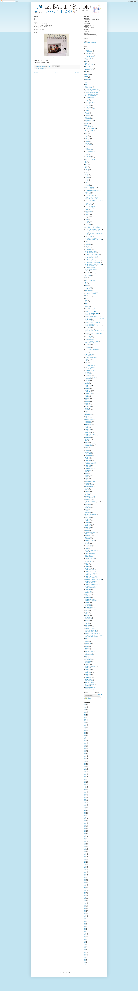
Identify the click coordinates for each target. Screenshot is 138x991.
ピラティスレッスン (89, 329)
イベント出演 (88, 105)
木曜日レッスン (88, 675)
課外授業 (87, 395)
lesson (86, 76)
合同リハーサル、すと (90, 481)
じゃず (86, 222)
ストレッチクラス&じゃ (90, 265)
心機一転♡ (87, 506)
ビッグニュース (88, 296)
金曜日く (87, 427)
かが (86, 125)
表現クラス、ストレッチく (91, 631)
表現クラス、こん (89, 626)
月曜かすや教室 (88, 455)
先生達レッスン (88, 535)
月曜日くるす (88, 465)
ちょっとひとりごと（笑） (91, 274)
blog (38, 68)
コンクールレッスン (89, 195)
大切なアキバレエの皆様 (90, 550)
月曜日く (87, 457)
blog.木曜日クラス (89, 68)
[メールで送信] (53, 66)
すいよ (86, 243)
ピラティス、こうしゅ (90, 308)
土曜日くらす (88, 568)
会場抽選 (87, 396)
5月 (85, 709)
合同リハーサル (88, 480)
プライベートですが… (90, 339)
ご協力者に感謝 (88, 211)
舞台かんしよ (88, 640)
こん (86, 182)
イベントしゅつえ (89, 102)
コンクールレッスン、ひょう (91, 197)
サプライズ (87, 216)
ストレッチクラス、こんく (91, 252)
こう (86, 170)
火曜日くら (87, 388)
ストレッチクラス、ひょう (91, 257)
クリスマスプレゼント (90, 159)
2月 (85, 714)
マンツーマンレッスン (90, 342)
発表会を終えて (88, 618)
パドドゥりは (88, 287)
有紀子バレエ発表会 (89, 682)
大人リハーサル (88, 546)
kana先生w (87, 74)
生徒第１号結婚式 (89, 529)
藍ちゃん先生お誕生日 (90, 684)
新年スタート (88, 512)
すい (86, 241)
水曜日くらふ (88, 525)
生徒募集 (87, 530)
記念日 (86, 408)
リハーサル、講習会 (89, 367)
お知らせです (88, 118)
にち (86, 279)
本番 (86, 656)
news (86, 77)
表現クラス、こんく (89, 628)
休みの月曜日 (88, 409)
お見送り (87, 113)
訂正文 (86, 563)
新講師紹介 (87, 511)
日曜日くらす (88, 597)
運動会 (86, 382)
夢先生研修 (87, 662)
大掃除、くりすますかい (90, 553)
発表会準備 (87, 620)
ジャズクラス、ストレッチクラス (92, 227)
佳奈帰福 (87, 383)
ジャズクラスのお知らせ (90, 238)
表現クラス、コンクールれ (91, 630)
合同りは (87, 478)
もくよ (86, 352)
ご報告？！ (87, 214)
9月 (85, 722)
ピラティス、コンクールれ (91, 311)
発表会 (86, 612)
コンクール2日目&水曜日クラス (92, 190)
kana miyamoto (88, 73)
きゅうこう (87, 138)
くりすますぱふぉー (89, 157)
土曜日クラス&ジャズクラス (91, 582)
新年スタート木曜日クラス (91, 514)
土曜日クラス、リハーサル (91, 576)
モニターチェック (89, 354)
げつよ (86, 164)
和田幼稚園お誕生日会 (90, 687)
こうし (86, 174)
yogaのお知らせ (88, 86)
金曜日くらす (88, 432)
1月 (85, 715)
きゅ (86, 135)
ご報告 (86, 213)
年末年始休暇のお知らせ (90, 609)
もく (86, 351)
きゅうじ (87, 141)
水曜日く (87, 519)
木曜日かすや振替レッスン (91, 666)
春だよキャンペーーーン (90, 502)
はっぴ (86, 285)
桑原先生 (87, 442)
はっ (86, 283)
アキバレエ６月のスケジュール (92, 92)
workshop (87, 79)
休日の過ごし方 (43, 68)
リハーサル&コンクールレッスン (92, 368)
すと (86, 246)
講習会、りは (88, 475)
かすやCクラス (88, 126)
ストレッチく (88, 247)
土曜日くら (87, 566)
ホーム (56, 72)
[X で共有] (56, 66)
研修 (86, 471)
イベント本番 (88, 107)
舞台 (86, 638)
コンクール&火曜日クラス (91, 187)
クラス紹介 (87, 153)
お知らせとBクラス (89, 120)
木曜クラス (87, 664)
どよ (86, 277)
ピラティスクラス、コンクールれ (92, 322)
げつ (86, 162)
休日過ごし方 (88, 422)
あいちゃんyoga (88, 87)
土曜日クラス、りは (89, 574)
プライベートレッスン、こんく (92, 341)
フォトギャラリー (89, 337)
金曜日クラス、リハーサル (91, 435)
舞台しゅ (87, 641)
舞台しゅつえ (88, 643)
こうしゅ (87, 175)
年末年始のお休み (89, 607)
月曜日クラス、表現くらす (91, 462)
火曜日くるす (88, 391)
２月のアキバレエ (89, 50)
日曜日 (86, 595)
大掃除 (86, 551)
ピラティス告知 (88, 336)
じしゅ (86, 219)
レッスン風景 (88, 373)
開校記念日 (87, 398)
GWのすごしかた (89, 69)
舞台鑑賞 (87, 646)
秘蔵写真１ (87, 622)
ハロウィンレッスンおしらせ (91, 292)
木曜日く (87, 667)
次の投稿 (36, 72)
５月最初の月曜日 (89, 51)
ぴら (86, 305)
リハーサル (87, 364)
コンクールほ (88, 192)
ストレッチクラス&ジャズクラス (92, 267)
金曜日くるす (88, 437)
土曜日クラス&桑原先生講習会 (91, 584)
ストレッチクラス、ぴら (90, 259)
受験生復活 (87, 491)
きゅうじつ (87, 143)
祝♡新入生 (87, 494)
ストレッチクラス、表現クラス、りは (93, 264)
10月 (85, 720)
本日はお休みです (89, 654)
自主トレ (87, 489)
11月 (85, 719)
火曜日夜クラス (88, 393)
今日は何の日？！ (89, 484)
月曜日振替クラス (89, 468)
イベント (87, 100)
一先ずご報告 (88, 378)
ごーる (86, 180)
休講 (86, 411)
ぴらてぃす (87, 306)
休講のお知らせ (88, 414)
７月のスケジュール (89, 55)
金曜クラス (87, 426)
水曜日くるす (88, 527)
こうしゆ (87, 177)
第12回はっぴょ (88, 561)
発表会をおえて (88, 617)
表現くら (87, 623)
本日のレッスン (88, 653)
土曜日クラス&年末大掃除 (91, 586)
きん (86, 146)
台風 (86, 542)
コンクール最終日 (89, 203)
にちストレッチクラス (90, 280)
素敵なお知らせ (88, 538)
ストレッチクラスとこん (90, 269)
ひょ (86, 298)
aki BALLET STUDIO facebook (99, 696)
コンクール (87, 185)
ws (86, 81)
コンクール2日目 (89, 188)
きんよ (86, 148)
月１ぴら (87, 449)
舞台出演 (87, 648)
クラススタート (88, 149)
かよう (86, 133)
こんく (86, 184)
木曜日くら (87, 671)
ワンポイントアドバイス (90, 377)
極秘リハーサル (88, 424)
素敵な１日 (87, 537)
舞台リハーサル (88, 645)
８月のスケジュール (89, 56)
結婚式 (86, 447)
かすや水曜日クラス (89, 130)
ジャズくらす (88, 224)
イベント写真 (88, 104)
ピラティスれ (88, 327)
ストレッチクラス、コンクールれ (92, 254)
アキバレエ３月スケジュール (91, 89)
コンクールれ (88, 193)
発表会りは (87, 615)
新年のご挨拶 (88, 517)
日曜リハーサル (88, 594)
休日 (86, 416)
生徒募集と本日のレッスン (91, 532)
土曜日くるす (88, 591)
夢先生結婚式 (88, 661)
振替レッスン (88, 507)
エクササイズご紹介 (89, 108)
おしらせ (87, 112)
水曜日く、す (88, 520)
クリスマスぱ (88, 156)
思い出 (86, 488)
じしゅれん (87, 221)
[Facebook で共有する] (58, 66)
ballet (86, 61)
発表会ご (87, 613)
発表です (87, 610)
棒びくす (87, 649)
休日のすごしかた (89, 419)
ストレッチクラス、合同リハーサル (93, 262)
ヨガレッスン (88, 359)
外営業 (86, 403)
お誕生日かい (88, 115)
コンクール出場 (88, 204)
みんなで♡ (87, 346)
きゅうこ (87, 136)
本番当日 (87, 658)
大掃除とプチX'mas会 (90, 558)
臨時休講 (87, 685)
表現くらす (87, 625)
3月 (85, 712)
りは (86, 360)
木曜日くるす (88, 674)
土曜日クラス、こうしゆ (90, 573)
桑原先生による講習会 (90, 444)
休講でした (87, 413)
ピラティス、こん (89, 309)
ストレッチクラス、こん (90, 251)
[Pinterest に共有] (59, 66)
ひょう (86, 301)
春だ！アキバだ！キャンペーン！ (92, 501)
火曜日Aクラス (88, 385)
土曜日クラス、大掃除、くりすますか (93, 579)
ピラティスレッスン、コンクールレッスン (94, 330)
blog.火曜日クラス (89, 64)
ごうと (86, 179)
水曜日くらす (88, 524)
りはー (86, 362)
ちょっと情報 (88, 275)
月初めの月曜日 (88, 453)
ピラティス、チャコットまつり (92, 313)
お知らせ (87, 117)
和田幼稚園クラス (89, 689)
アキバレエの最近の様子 (90, 95)
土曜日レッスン (88, 592)
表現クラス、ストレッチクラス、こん (93, 635)
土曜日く (87, 564)
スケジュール (88, 244)
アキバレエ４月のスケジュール (92, 90)
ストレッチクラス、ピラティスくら (93, 260)
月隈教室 (87, 450)
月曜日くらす (88, 460)
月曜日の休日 (88, 466)
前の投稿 (77, 72)
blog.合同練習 (88, 66)
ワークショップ (88, 375)
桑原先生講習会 (88, 445)
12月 (85, 717)
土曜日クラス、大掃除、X (91, 577)
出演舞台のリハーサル (90, 496)
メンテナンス (88, 347)
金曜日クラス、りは (89, 434)
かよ (86, 131)
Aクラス (87, 59)
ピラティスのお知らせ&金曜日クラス (93, 325)
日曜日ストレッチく (89, 599)
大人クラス (87, 543)
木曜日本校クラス (89, 679)
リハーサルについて (89, 370)
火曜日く (87, 386)
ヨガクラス (87, 355)
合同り (86, 476)
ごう (86, 172)
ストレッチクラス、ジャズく (91, 256)
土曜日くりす (88, 589)
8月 (85, 704)
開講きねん (87, 400)
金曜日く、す (88, 429)
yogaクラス (87, 84)
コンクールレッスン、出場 (91, 198)
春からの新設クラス (89, 497)
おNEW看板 (87, 110)
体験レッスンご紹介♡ (90, 540)
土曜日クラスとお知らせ (90, 587)
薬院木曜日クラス (89, 680)
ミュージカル (88, 344)
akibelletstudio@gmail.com (90, 42)
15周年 (86, 48)
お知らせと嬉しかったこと (91, 122)
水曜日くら (87, 522)
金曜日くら (87, 431)
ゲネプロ (87, 169)
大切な (86, 548)
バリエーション (88, 288)
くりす (86, 154)
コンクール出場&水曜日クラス (91, 206)
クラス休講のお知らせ (90, 151)
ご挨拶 (86, 209)
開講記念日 (87, 401)
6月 (85, 707)
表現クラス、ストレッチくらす (92, 633)
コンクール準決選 (89, 208)
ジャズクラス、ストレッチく (91, 226)
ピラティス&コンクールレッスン (92, 316)
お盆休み (87, 123)
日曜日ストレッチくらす (90, 600)
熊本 (86, 440)
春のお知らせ (88, 504)
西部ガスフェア (88, 533)
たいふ (86, 270)
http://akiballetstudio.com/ (89, 40)
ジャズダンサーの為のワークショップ (93, 239)
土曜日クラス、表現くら (90, 581)
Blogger (76, 972)
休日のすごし (88, 417)
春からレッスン (88, 499)
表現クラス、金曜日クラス (91, 636)
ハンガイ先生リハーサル (90, 293)
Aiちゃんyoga (88, 58)
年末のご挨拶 (88, 605)
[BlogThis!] (55, 66)
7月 (85, 706)
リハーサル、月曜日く (90, 365)
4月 (85, 711)
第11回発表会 (88, 560)
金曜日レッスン (88, 439)
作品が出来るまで (89, 486)
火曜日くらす (88, 390)
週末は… (87, 493)
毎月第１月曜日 (88, 659)
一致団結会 (87, 380)
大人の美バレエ (88, 545)
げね (86, 166)
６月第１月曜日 (88, 53)
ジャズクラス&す (89, 236)
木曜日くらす (88, 672)
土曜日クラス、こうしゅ (90, 571)
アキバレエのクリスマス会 (91, 94)
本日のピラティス (89, 651)
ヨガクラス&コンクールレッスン (92, 357)
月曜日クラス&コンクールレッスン (92, 463)
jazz (86, 71)
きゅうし (87, 139)
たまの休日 (87, 272)
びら (86, 303)
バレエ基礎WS (88, 290)
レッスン (87, 372)
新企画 (86, 509)
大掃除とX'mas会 (89, 556)
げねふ (86, 167)
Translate (89, 698)
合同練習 (87, 483)
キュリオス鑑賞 (88, 144)
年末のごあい (88, 604)
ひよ (86, 300)
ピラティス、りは (89, 314)
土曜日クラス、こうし (90, 569)
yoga (86, 82)
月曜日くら (87, 458)
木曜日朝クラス (88, 677)
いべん (86, 99)
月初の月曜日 (88, 452)
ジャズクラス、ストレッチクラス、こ (93, 229)
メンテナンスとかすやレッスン (92, 349)
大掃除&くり (88, 555)
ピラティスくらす (89, 320)
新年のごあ (87, 515)
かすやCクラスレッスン (90, 128)
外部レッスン (88, 404)
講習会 (86, 473)
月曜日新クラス (88, 470)
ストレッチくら (88, 249)
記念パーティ (88, 406)
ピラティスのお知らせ (90, 324)
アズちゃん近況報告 (89, 97)
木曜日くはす (88, 669)
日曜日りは (87, 602)
